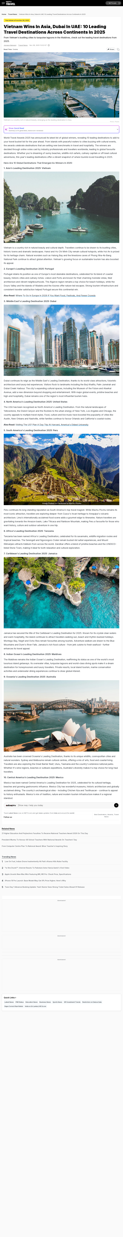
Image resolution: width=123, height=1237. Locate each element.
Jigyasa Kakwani (10, 45)
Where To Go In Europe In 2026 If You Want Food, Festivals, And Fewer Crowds (55, 295)
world (72, 813)
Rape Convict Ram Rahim (14, 1006)
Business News (45, 1002)
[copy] (118, 49)
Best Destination (100, 814)
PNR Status (20, 1002)
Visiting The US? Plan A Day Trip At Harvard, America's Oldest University (51, 424)
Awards (110, 814)
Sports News (57, 1002)
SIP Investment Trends (72, 1002)
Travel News (23, 45)
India (56, 813)
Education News (32, 1002)
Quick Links (9, 997)
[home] (10, 2)
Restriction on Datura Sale (92, 1002)
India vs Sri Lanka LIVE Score (35, 1006)
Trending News (9, 857)
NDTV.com (112, 3)
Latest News (13, 813)
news (41, 813)
